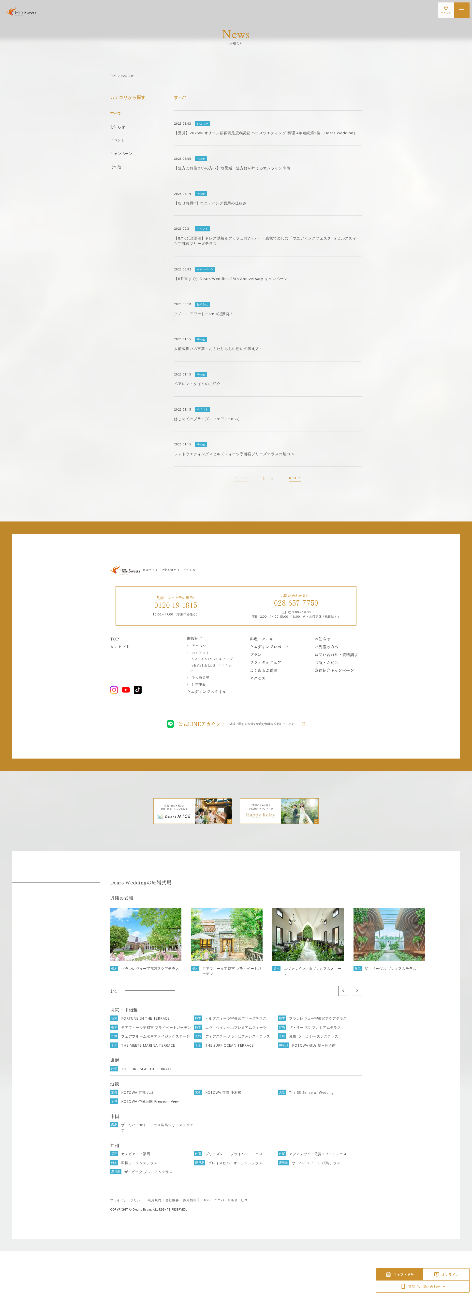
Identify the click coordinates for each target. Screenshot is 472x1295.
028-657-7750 (296, 602)
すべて (115, 113)
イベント (117, 139)
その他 (115, 166)
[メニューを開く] (462, 10)
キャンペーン (121, 153)
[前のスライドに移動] (343, 991)
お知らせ (117, 126)
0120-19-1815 (175, 604)
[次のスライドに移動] (357, 991)
